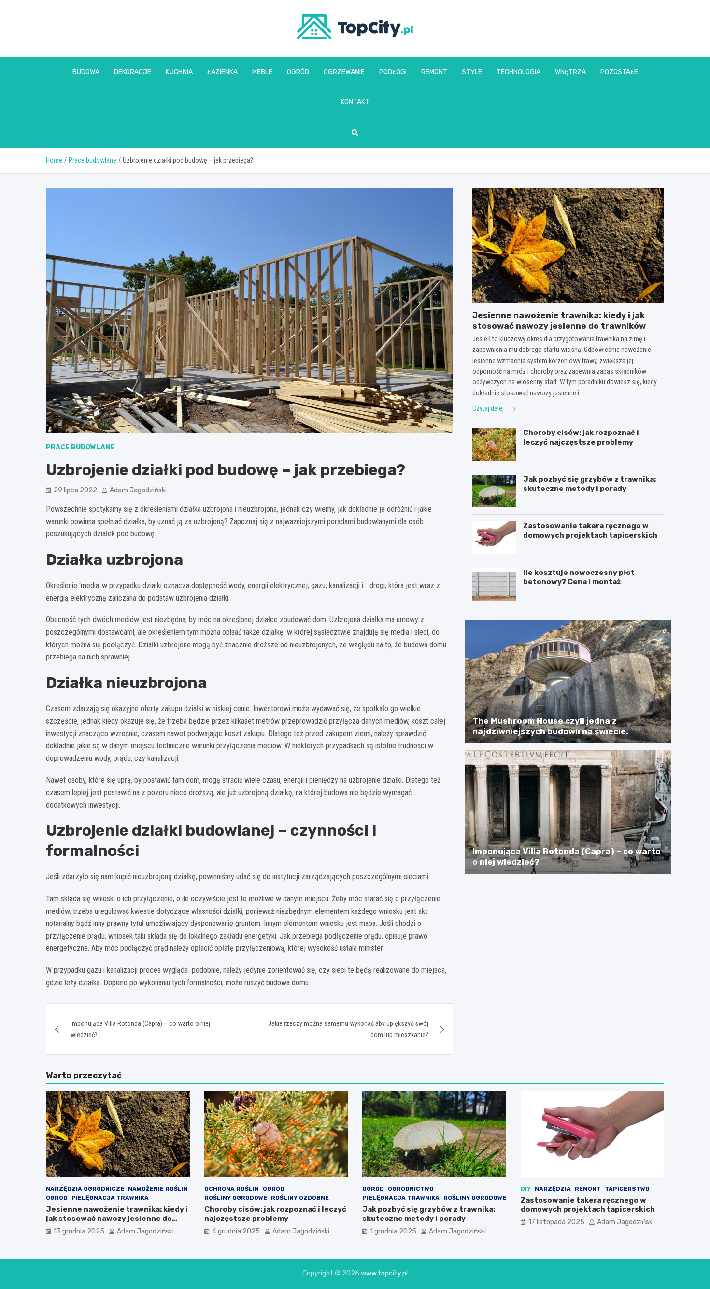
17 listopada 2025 (556, 1222)
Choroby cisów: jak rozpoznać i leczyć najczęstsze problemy (581, 437)
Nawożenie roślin (158, 1188)
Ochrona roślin (231, 1188)
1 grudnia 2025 (393, 1231)
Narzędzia (553, 1188)
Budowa (85, 72)
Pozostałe (619, 72)
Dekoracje (132, 72)
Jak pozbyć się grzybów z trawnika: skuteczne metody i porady (589, 484)
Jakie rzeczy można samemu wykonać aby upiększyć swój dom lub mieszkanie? (348, 1029)
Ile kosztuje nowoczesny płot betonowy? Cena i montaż (579, 577)
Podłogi (393, 72)
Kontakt (355, 102)
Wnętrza (570, 72)
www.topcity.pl (384, 1273)
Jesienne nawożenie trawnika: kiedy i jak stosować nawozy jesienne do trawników (117, 1219)
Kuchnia (179, 72)
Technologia (518, 72)
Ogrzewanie (344, 72)
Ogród (298, 72)
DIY (526, 1188)
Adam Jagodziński (138, 490)
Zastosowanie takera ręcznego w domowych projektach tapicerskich (590, 530)
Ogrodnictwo (411, 1188)
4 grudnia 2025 (236, 1231)
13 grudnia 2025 (79, 1231)
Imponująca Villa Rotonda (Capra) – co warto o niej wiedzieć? (140, 1029)
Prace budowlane (80, 447)
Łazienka (222, 72)
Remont (434, 72)
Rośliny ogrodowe (235, 1197)
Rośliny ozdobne (300, 1197)
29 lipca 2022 (75, 490)
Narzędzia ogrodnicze (85, 1188)
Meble (262, 72)
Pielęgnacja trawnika (110, 1197)
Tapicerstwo (627, 1188)
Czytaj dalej (488, 408)
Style (472, 72)
